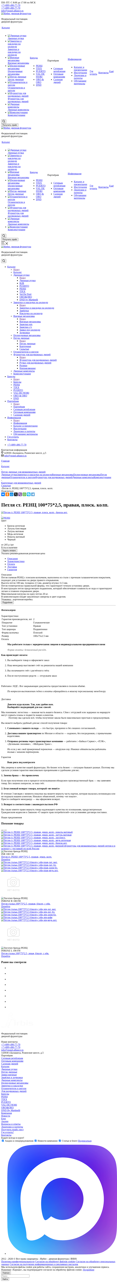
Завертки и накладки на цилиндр (37, 308)
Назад (16, 269)
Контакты (6, 1135)
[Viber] (20, 494)
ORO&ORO (7, 1107)
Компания (6, 1113)
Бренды (17, 382)
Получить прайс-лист (12, 1129)
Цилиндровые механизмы (86, 474)
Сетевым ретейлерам (12, 1058)
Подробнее (7, 602)
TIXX (4, 1099)
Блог (3, 1118)
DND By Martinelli (10, 1110)
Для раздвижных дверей (14, 1091)
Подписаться (84, 1141)
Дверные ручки (28, 280)
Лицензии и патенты (12, 1127)
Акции (4, 1121)
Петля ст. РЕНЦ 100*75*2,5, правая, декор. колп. (26, 856)
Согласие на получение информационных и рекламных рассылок (44, 1264)
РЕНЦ (4, 1096)
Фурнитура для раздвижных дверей (38, 360)
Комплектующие (102, 477)
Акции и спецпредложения (19, 1141)
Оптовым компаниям (12, 1061)
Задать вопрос (9, 550)
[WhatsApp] (24, 494)
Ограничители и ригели (22, 477)
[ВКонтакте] (3, 494)
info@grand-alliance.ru (12, 10)
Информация (20, 423)
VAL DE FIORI (9, 1105)
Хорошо (6, 1273)
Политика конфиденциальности (18, 1261)
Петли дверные (27, 343)
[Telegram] (33, 494)
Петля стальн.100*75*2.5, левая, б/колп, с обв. (25, 953)
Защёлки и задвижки (12, 1077)
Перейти (5, 859)
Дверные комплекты (83, 477)
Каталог (17, 272)
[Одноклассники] (7, 494)
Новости (5, 1116)
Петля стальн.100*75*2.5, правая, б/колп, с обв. (25, 903)
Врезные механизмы (30, 321)
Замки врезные (9, 1074)
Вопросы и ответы (11, 1124)
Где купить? (7, 1132)
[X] (16, 494)
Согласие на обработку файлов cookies (55, 1261)
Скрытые (6, 485)
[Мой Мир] (11, 494)
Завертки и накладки (12, 1085)
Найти (5, 1279)
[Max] (62, 1253)
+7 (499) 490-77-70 (10, 5)
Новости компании (47, 1141)
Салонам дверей (9, 1063)
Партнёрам (19, 406)
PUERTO (6, 1102)
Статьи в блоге (69, 1141)
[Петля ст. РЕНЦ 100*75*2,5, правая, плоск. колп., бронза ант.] (34, 512)
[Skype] (28, 494)
